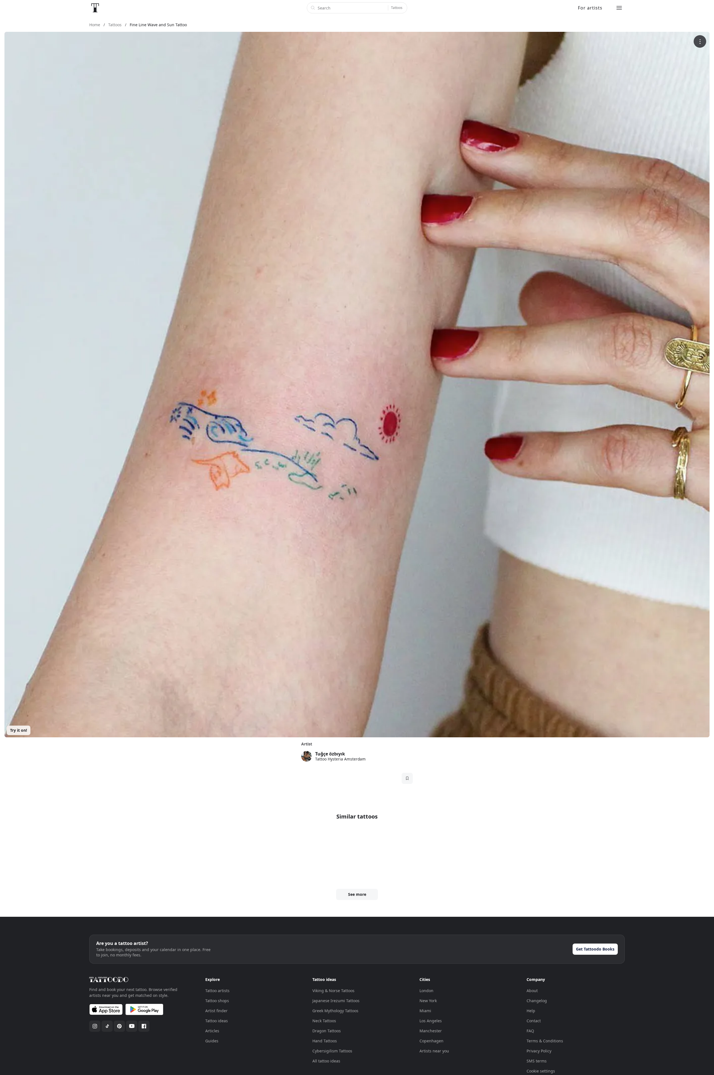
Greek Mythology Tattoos (335, 1010)
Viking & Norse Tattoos (333, 990)
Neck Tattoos (324, 1020)
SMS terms (537, 1061)
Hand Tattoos (324, 1040)
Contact (534, 1020)
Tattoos (396, 7)
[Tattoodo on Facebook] (143, 1026)
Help (531, 1010)
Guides (211, 1040)
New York (428, 1000)
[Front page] (95, 8)
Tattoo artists (217, 990)
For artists (590, 8)
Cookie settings (541, 1071)
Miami (425, 1010)
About (532, 990)
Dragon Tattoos (326, 1030)
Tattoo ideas (216, 1020)
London (426, 990)
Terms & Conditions (545, 1040)
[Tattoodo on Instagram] (94, 1026)
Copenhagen (431, 1040)
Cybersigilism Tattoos (332, 1051)
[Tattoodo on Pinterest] (119, 1026)
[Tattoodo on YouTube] (131, 1026)
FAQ (530, 1030)
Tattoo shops (217, 1000)
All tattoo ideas (326, 1061)
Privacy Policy (539, 1051)
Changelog (537, 1000)
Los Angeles (430, 1020)
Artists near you (434, 1051)
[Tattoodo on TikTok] (107, 1026)
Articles (212, 1030)
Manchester (430, 1030)
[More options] (700, 41)
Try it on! (18, 730)
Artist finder (216, 1010)
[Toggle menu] (619, 8)
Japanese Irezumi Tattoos (336, 1000)
